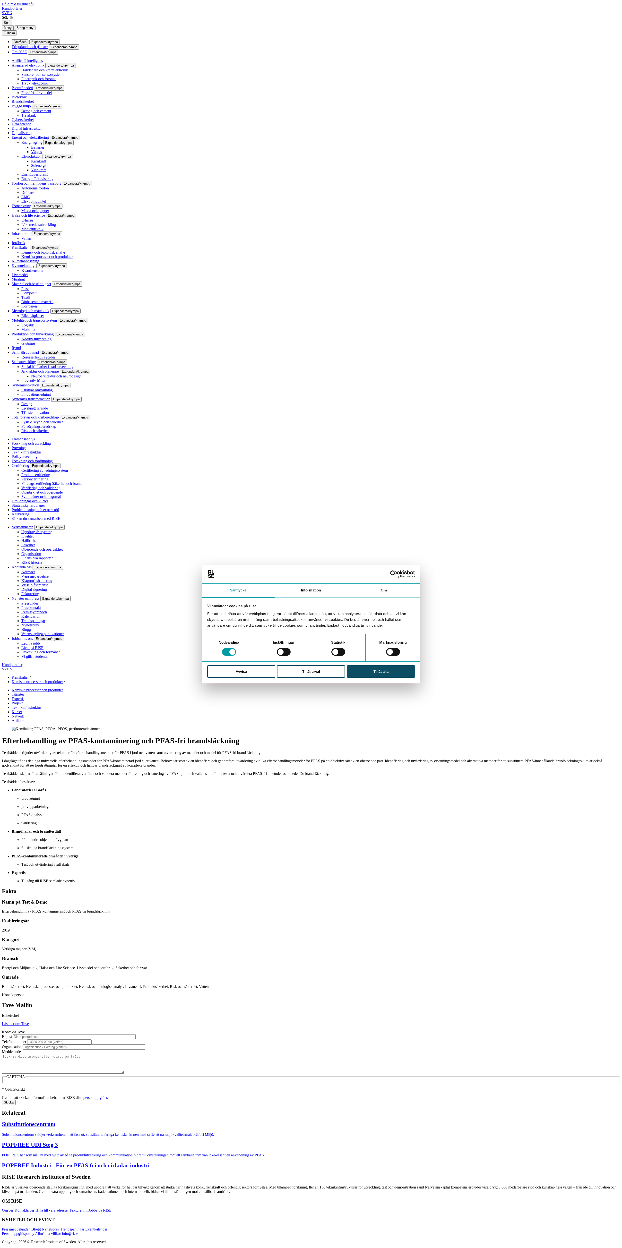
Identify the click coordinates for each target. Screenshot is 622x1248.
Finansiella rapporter (37, 558)
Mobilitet (28, 329)
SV (4, 13)
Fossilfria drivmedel (36, 93)
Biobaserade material (37, 302)
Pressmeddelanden (16, 1229)
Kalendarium (31, 616)
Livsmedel (20, 275)
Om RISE (19, 52)
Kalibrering (20, 514)
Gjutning (28, 343)
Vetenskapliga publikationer (42, 634)
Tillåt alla (381, 671)
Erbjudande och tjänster (30, 47)
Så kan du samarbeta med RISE (36, 518)
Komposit (28, 293)
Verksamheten (22, 527)
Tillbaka (9, 33)
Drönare (27, 192)
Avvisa (241, 671)
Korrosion (29, 306)
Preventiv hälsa (33, 380)
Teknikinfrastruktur (26, 452)
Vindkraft (38, 170)
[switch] (284, 652)
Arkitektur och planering (40, 371)
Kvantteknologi (23, 266)
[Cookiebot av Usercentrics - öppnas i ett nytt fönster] (393, 574)
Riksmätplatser (32, 316)
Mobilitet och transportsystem (34, 320)
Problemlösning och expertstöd (35, 510)
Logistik (27, 325)
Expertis (18, 699)
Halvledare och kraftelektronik (44, 70)
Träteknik (28, 115)
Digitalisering (22, 133)
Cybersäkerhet (23, 120)
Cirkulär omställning (37, 390)
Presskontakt (31, 608)
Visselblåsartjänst (34, 585)
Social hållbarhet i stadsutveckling (47, 367)
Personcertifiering (34, 479)
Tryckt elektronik (34, 83)
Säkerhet (28, 545)
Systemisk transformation (31, 399)
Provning (19, 448)
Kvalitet (27, 536)
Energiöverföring (34, 174)
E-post (7, 1036)
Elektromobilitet (33, 201)
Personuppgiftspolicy (18, 1233)
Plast (25, 289)
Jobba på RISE (100, 1210)
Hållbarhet (29, 541)
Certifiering (20, 465)
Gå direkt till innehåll (18, 4)
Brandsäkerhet (23, 101)
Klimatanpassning (25, 261)
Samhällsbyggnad (25, 352)
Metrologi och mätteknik (30, 311)
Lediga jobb (30, 643)
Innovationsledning (36, 394)
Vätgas (36, 152)
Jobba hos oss (22, 638)
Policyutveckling (24, 456)
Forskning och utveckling (31, 443)
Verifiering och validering (40, 488)
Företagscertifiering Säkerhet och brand (51, 483)
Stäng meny (25, 28)
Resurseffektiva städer (38, 357)
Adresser (28, 572)
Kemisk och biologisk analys (43, 252)
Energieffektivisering (37, 179)
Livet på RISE (32, 648)
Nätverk (18, 716)
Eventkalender (96, 1229)
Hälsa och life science (28, 215)
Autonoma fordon (35, 188)
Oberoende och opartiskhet (42, 549)
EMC (25, 197)
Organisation (31, 554)
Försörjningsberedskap (38, 426)
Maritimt (18, 279)
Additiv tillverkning (36, 339)
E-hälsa (27, 220)
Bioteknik (19, 97)
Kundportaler (12, 8)
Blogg (26, 629)
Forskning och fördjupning (32, 461)
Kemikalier (20, 247)
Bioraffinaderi (22, 88)
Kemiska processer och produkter (47, 257)
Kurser (17, 712)
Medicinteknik (32, 229)
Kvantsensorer (32, 270)
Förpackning (21, 206)
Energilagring (31, 142)
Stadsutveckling (24, 362)
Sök (5, 17)
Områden (20, 42)
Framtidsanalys (23, 439)
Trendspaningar (33, 621)
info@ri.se (70, 1233)
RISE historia (31, 562)
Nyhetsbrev (30, 625)
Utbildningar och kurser (30, 501)
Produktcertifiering (35, 475)
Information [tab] (311, 590)
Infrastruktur (21, 233)
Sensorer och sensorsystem (41, 74)
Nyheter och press (25, 598)
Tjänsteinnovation (35, 412)
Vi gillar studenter (35, 656)
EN (9, 13)
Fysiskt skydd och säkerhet (42, 422)
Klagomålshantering (36, 581)
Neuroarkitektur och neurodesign (56, 376)
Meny (8, 28)
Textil (25, 297)
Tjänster (18, 694)
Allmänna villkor (48, 1233)
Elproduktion (31, 156)
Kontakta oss (22, 567)
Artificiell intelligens (27, 61)
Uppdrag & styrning (36, 532)
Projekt (17, 703)
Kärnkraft (38, 161)
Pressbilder (29, 603)
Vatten (26, 238)
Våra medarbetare (35, 576)
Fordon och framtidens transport (36, 183)
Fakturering (30, 594)
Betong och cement (36, 111)
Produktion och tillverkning (33, 334)
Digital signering (34, 589)
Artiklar (18, 720)
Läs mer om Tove (15, 1024)
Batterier (37, 147)
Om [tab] (384, 590)
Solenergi (38, 165)
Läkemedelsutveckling (38, 224)
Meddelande (11, 1052)
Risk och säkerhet (35, 431)
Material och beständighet (31, 284)
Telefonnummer (14, 1042)
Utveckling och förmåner (40, 652)
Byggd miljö (21, 106)
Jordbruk (18, 243)
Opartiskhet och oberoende (42, 492)
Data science (21, 124)
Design (26, 404)
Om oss (8, 1210)
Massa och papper (35, 211)
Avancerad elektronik (28, 65)
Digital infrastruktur (27, 128)
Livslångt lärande (34, 408)
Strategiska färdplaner (28, 505)
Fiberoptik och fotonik (38, 79)
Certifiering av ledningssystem (44, 470)
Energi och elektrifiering (30, 137)
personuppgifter (95, 1097)
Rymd (16, 348)
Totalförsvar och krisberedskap (35, 417)
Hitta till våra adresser (52, 1210)
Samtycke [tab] (238, 590)
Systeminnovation (25, 385)
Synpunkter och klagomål (41, 497)
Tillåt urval (311, 671)
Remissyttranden (34, 612)
